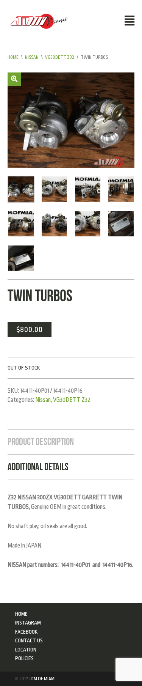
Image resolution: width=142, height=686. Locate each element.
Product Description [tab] (41, 441)
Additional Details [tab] (38, 466)
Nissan (32, 57)
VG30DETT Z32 (59, 57)
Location (25, 650)
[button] (14, 79)
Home (13, 57)
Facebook (26, 632)
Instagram (28, 623)
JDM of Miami (42, 678)
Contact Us (29, 640)
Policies (24, 658)
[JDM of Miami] (39, 20)
